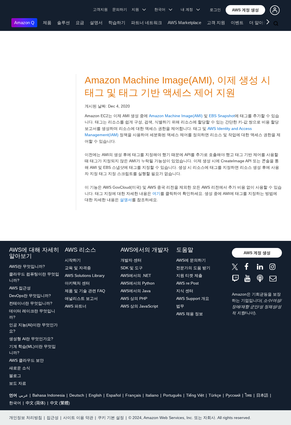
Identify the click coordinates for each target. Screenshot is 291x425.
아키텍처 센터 (77, 283)
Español (113, 395)
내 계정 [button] (188, 9)
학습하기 (116, 22)
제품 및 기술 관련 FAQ (85, 291)
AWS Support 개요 (192, 298)
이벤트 (237, 22)
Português (172, 395)
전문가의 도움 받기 (193, 268)
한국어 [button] (161, 9)
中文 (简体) (35, 403)
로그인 (215, 10)
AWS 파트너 (75, 306)
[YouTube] (250, 279)
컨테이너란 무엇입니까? (30, 303)
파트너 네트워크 (146, 22)
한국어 (15, 403)
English (95, 395)
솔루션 (63, 22)
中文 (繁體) (60, 403)
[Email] (275, 279)
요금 (80, 22)
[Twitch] (238, 279)
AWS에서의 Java (135, 291)
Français (133, 395)
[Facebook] (250, 267)
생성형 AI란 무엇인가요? (31, 338)
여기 (156, 193)
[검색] (276, 23)
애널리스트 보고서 (81, 298)
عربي (23, 395)
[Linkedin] (263, 267)
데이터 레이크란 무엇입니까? (32, 314)
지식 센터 (184, 291)
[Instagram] (275, 267)
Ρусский (233, 395)
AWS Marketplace (184, 22)
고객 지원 (216, 22)
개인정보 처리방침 (25, 417)
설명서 (96, 22)
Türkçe (215, 395)
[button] (245, 10)
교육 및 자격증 (78, 268)
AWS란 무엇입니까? (27, 266)
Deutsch (76, 395)
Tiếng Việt (195, 395)
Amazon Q (24, 22)
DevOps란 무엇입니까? (30, 295)
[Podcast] (263, 279)
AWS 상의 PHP (133, 298)
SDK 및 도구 (131, 268)
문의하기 (119, 9)
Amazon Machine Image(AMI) (176, 115)
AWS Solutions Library (85, 275)
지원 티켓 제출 (189, 275)
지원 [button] (137, 9)
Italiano (152, 395)
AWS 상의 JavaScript (139, 306)
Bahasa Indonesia (48, 395)
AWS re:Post (187, 283)
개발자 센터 (131, 260)
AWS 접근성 (20, 288)
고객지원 (100, 9)
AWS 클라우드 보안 (26, 360)
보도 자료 (17, 383)
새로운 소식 (19, 368)
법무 (180, 306)
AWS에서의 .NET (135, 275)
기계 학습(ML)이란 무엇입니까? (32, 349)
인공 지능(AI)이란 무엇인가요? (33, 328)
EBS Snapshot (222, 115)
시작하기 (73, 260)
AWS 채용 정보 (189, 314)
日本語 (262, 395)
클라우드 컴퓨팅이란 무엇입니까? (34, 277)
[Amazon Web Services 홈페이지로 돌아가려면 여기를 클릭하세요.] (19, 10)
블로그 (15, 375)
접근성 (53, 417)
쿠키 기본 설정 (111, 417)
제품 (47, 22)
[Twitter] (238, 267)
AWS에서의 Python (137, 283)
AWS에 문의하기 (191, 260)
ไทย (248, 395)
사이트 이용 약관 (78, 417)
